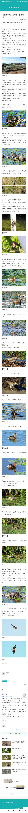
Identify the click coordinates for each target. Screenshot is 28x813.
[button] (25, 397)
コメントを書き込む (14, 733)
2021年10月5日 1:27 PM (7, 696)
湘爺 (3, 694)
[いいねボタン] (3, 673)
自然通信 (5, 680)
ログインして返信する (21, 729)
